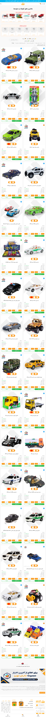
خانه (44, 43)
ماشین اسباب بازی (30, 43)
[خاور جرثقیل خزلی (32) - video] (31, 412)
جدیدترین (33, 38)
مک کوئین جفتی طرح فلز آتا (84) (12, 32)
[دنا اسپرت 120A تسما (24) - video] (31, 297)
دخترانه (28, 38)
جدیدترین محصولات (23, 25)
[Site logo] (23, 3)
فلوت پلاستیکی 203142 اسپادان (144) (26, 19)
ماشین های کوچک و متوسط (20, 43)
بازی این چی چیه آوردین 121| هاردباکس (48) (33, 19)
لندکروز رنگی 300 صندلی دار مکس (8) (41, 19)
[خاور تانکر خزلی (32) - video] (31, 450)
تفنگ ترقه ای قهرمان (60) (5, 18)
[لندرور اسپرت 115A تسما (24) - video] (31, 67)
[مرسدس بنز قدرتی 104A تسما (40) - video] (9, 67)
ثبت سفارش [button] (39, 82)
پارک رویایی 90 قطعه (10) (19, 18)
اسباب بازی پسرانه (38, 43)
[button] (37, 67)
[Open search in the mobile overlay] (0, 3)
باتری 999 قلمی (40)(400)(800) (12, 19)
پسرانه (23, 38)
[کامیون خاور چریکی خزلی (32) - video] (9, 374)
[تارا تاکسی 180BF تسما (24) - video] (9, 144)
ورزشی (31, 41)
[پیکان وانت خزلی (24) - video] (9, 680)
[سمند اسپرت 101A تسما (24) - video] (9, 604)
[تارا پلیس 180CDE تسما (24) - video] (9, 489)
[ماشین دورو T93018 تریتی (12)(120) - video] (10, 259)
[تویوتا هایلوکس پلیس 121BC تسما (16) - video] (9, 642)
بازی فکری (26, 41)
